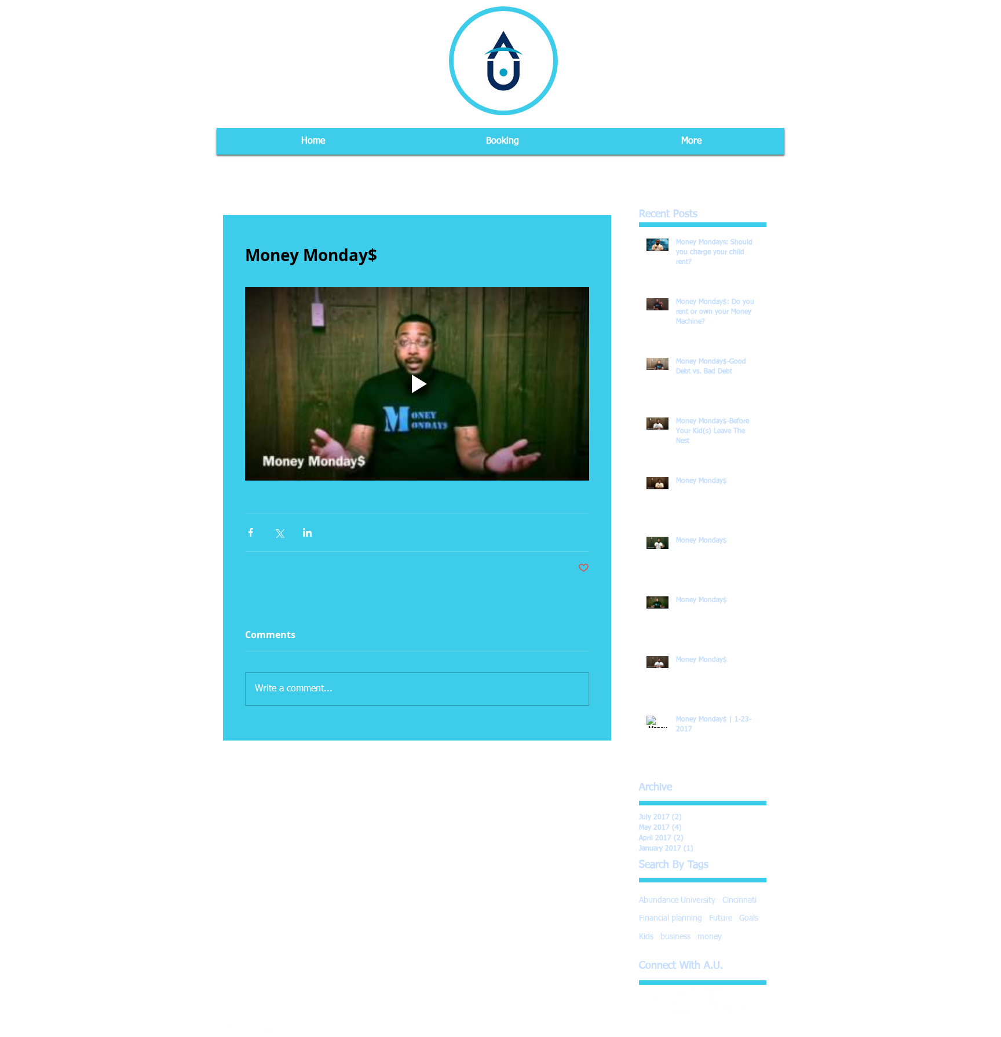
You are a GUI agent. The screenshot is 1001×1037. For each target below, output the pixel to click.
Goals (748, 918)
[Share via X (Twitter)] (278, 532)
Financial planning (670, 918)
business (675, 937)
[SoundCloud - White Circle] (754, 1000)
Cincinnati (739, 900)
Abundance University (677, 900)
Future (720, 918)
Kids (646, 937)
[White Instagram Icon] (720, 1000)
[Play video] (417, 384)
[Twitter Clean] (686, 1000)
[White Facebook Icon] (651, 1000)
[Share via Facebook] (250, 532)
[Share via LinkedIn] (307, 532)
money (709, 937)
